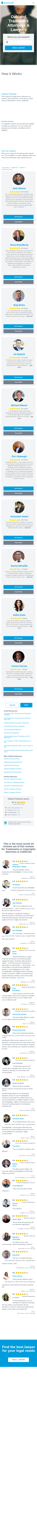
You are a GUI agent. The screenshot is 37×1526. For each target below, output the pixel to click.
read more (29, 316)
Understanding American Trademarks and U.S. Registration (17, 737)
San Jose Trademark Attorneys (13, 779)
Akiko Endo (19, 615)
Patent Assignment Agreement (12, 729)
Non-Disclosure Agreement (11, 733)
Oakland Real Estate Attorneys (13, 772)
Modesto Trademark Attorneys (12, 792)
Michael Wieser (19, 405)
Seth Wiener (19, 188)
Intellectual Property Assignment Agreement (16, 723)
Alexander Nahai (19, 516)
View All (12, 705)
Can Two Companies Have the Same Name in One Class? (18, 751)
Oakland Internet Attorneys (11, 765)
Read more (20, 978)
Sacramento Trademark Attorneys (13, 785)
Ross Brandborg (19, 245)
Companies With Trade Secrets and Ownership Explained (17, 714)
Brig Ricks (19, 305)
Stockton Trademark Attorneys (12, 789)
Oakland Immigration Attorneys (13, 769)
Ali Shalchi (19, 354)
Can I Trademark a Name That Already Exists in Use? (17, 741)
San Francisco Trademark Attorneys (14, 782)
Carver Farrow (19, 666)
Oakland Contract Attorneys (12, 759)
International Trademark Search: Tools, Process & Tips (18, 746)
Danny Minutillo (19, 566)
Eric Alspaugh (19, 456)
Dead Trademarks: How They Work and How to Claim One (17, 718)
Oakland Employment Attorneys (13, 762)
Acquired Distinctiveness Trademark (14, 726)
